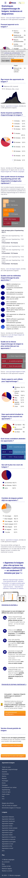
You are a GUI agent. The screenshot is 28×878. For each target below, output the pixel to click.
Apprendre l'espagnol (8, 830)
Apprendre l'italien (7, 835)
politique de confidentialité (12, 53)
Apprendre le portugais (9, 841)
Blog (3, 864)
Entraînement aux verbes (9, 787)
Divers (4, 783)
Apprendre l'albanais (8, 817)
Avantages (5, 780)
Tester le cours (6, 767)
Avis (3, 798)
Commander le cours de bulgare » (13, 756)
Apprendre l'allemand (8, 819)
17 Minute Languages (8, 859)
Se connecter (6, 862)
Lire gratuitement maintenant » (11, 713)
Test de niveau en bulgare (9, 805)
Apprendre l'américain (8, 821)
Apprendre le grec (7, 832)
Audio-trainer (6, 794)
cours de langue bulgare (13, 269)
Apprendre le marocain (8, 839)
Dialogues (5, 785)
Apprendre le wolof (7, 848)
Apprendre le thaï (7, 846)
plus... (3, 850)
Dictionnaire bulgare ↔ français (11, 808)
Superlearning (6, 789)
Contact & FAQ (6, 866)
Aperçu (4, 776)
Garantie (4, 771)
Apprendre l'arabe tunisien (9, 828)
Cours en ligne (6, 792)
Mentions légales (7, 868)
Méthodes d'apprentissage (9, 769)
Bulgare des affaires (8, 803)
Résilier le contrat (7, 871)
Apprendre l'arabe (7, 826)
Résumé (4, 778)
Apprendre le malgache (9, 837)
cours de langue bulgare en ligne (15, 17)
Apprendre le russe (7, 844)
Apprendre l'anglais (7, 823)
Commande (5, 774)
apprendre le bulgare (12, 106)
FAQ (3, 796)
